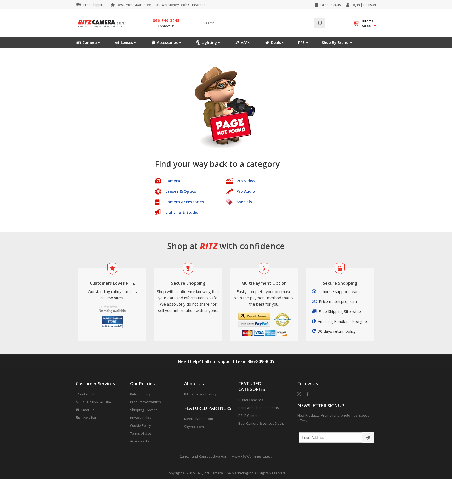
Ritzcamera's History (200, 394)
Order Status (330, 4)
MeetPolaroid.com (198, 418)
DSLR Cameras (250, 415)
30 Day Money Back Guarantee (181, 4)
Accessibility (139, 441)
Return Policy (140, 394)
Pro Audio (245, 191)
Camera (172, 180)
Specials (244, 201)
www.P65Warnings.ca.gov (252, 456)
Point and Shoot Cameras (258, 407)
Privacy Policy (140, 417)
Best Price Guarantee (134, 4)
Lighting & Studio (182, 212)
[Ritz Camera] (102, 29)
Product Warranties (145, 402)
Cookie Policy (140, 425)
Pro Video (245, 180)
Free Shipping (94, 4)
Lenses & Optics (180, 191)
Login (356, 4)
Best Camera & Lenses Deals (261, 423)
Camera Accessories (184, 201)
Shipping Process (143, 409)
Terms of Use (140, 433)
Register (369, 5)
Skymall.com (194, 426)
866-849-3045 (260, 361)
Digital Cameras (250, 400)
